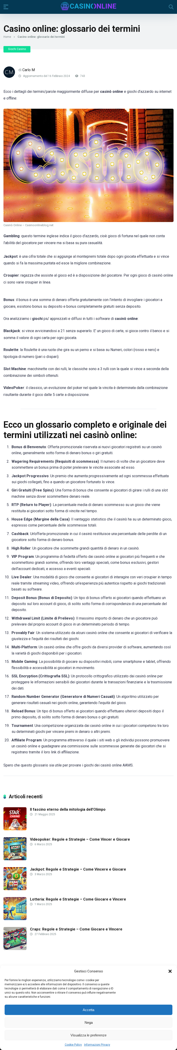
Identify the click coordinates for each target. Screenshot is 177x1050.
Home (7, 36)
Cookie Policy (73, 1044)
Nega (89, 1022)
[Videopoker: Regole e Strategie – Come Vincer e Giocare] (15, 859)
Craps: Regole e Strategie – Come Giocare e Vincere (76, 929)
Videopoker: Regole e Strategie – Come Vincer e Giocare (80, 839)
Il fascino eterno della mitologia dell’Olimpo (68, 809)
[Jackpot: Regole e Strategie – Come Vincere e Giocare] (15, 889)
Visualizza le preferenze (88, 1035)
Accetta (88, 1010)
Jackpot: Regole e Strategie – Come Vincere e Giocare (78, 869)
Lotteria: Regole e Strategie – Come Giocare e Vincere (78, 899)
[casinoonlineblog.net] (88, 6)
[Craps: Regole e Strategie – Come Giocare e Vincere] (15, 949)
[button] (170, 971)
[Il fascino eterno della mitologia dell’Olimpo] (15, 829)
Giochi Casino (17, 49)
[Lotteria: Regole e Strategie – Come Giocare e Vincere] (15, 919)
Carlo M (28, 70)
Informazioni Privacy (97, 1044)
